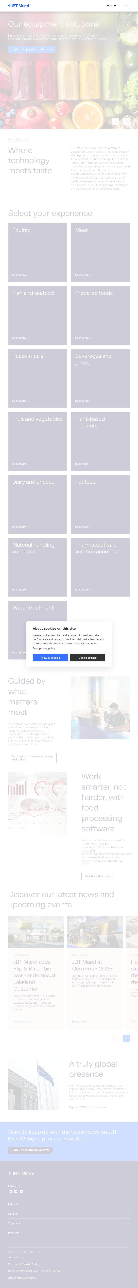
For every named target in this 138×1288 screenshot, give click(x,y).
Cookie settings (88, 657)
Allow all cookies (50, 657)
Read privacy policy (44, 648)
